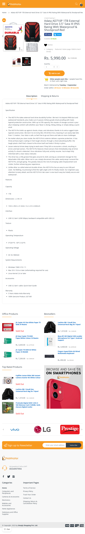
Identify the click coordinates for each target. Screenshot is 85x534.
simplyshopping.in (49, 18)
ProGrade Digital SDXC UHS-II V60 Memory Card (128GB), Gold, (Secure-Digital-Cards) (28, 405)
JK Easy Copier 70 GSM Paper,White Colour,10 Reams (27, 337)
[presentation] (3, 429)
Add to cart (55, 73)
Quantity (47, 64)
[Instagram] (13, 476)
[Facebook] (3, 476)
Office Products (10, 313)
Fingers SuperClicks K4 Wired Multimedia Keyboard (69, 352)
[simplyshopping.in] (14, 4)
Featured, (58, 49)
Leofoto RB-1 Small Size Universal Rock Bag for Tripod (69, 323)
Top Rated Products (12, 366)
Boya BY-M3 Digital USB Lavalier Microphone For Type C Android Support (70, 338)
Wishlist (50, 45)
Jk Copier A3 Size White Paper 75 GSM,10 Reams (28, 323)
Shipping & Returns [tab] (50, 96)
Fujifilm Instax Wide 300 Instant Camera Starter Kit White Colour (28, 377)
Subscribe (73, 445)
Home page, (66, 49)
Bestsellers (49, 313)
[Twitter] (8, 476)
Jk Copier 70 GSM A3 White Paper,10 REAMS (26, 351)
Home (4, 12)
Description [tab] (31, 96)
